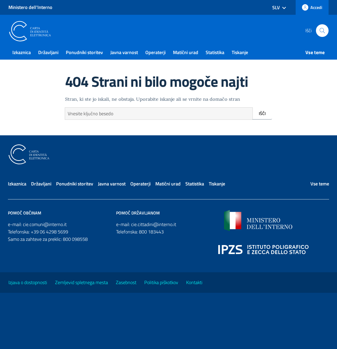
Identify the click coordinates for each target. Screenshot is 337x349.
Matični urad (185, 52)
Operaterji (155, 52)
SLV (276, 7)
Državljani (48, 52)
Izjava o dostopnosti (27, 282)
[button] (322, 30)
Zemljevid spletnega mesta (81, 282)
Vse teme (315, 52)
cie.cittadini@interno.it (153, 224)
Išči (262, 113)
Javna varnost (124, 52)
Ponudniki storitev (84, 52)
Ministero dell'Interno (30, 7)
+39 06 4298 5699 (49, 231)
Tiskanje (240, 52)
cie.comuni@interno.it (45, 224)
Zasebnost (126, 282)
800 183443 (151, 231)
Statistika (215, 52)
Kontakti (194, 282)
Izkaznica (21, 52)
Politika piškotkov (161, 282)
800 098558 (75, 239)
